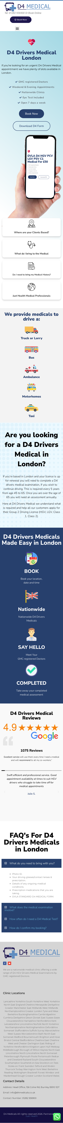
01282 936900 (29, 1098)
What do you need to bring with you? (32, 863)
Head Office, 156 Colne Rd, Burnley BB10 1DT (36, 1087)
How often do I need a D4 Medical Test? (33, 919)
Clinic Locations (14, 993)
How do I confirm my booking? (27, 928)
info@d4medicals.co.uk (22, 1092)
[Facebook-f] (4, 963)
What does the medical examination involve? (29, 908)
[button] (17, 28)
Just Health (32, 1116)
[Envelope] (9, 963)
